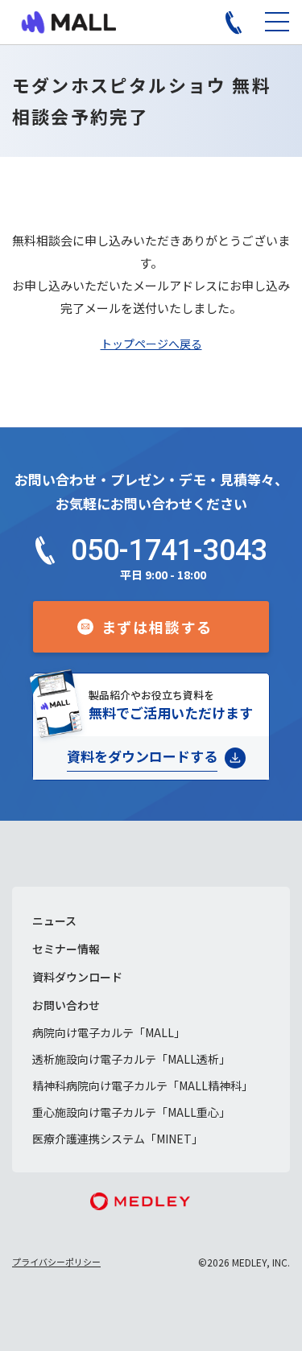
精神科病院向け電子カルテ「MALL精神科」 (142, 1085)
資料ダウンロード (77, 977)
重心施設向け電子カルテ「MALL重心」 (131, 1112)
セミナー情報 (66, 949)
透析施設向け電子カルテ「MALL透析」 (131, 1059)
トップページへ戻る (151, 344)
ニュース (54, 920)
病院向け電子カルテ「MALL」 (108, 1032)
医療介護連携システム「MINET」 (117, 1139)
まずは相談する (157, 626)
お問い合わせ (66, 1005)
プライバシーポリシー (56, 1261)
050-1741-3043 (169, 550)
